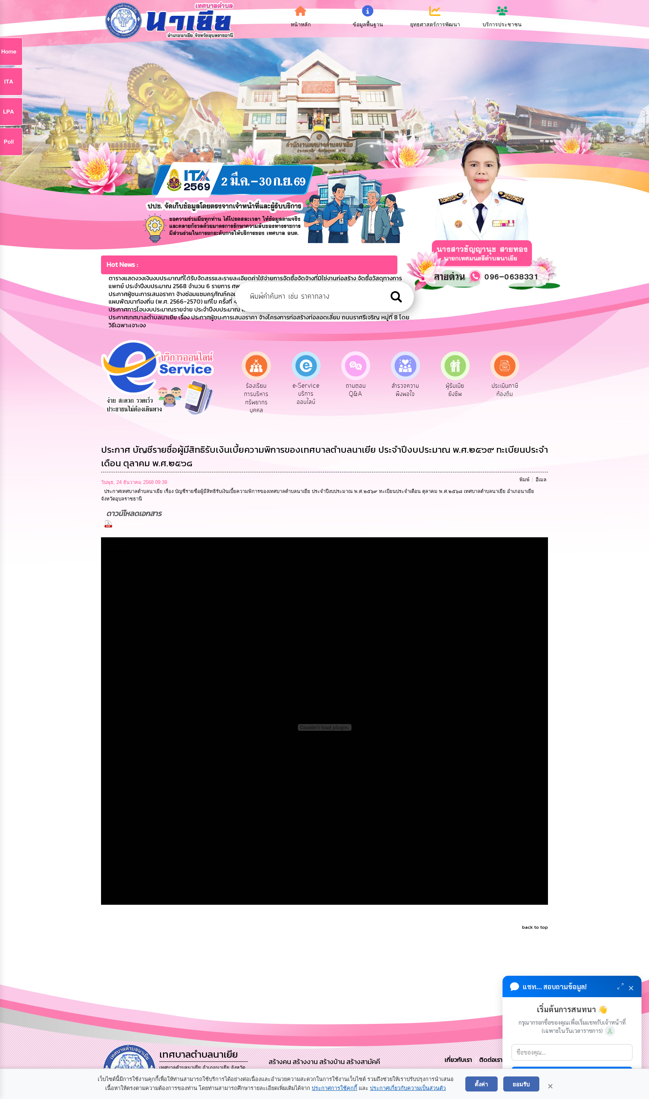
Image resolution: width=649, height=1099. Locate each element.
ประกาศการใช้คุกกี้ (334, 1088)
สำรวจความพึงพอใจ (356, 390)
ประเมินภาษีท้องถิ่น (455, 390)
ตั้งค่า (481, 1084)
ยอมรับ (521, 1084)
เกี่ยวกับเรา (459, 1059)
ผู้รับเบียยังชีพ (405, 390)
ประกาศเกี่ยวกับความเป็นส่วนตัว (408, 1088)
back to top (535, 927)
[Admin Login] (610, 1031)
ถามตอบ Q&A (306, 390)
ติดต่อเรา (489, 1059)
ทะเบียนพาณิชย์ (505, 390)
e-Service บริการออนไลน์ (256, 394)
